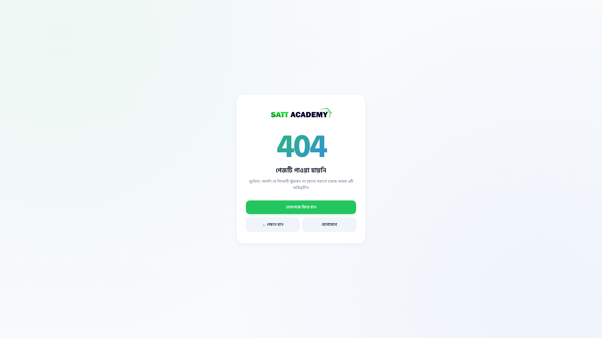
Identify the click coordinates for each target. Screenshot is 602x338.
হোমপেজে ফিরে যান (301, 207)
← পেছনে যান (272, 225)
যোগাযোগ (329, 225)
